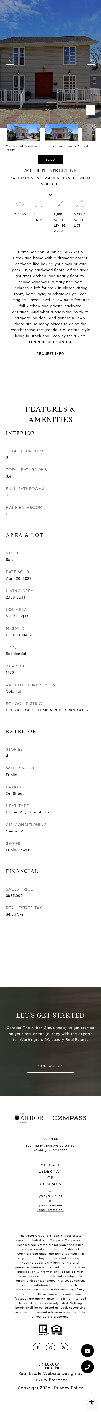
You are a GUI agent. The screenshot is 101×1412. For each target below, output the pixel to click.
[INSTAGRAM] (50, 1347)
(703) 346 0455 (50, 1196)
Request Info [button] (50, 354)
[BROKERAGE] (63, 1347)
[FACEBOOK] (37, 1347)
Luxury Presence (50, 1379)
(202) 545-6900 (50, 1205)
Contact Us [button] (50, 1066)
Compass (71, 1240)
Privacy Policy (68, 1387)
